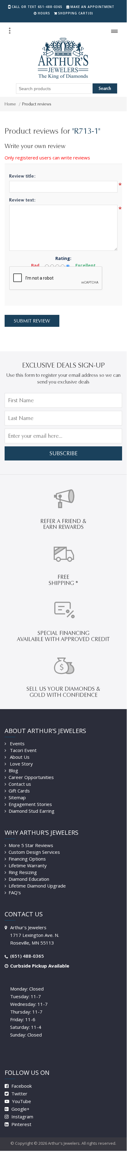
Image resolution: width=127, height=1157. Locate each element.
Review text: (22, 200)
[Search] (9, 30)
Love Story (21, 764)
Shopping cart (75, 13)
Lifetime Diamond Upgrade (37, 886)
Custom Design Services (34, 852)
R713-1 (86, 131)
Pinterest (20, 1124)
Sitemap (17, 797)
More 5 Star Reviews (31, 845)
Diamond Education (29, 879)
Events (17, 743)
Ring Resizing (23, 872)
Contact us (20, 784)
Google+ (20, 1109)
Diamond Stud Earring (31, 811)
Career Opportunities (31, 777)
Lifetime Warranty (28, 865)
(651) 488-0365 (27, 956)
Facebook (21, 1086)
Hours (44, 13)
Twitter (18, 1093)
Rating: (63, 258)
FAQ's (15, 892)
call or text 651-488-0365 (37, 7)
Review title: (22, 176)
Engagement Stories (30, 804)
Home (10, 104)
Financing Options (27, 859)
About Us (19, 757)
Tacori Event (23, 750)
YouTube (21, 1101)
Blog (13, 770)
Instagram (21, 1116)
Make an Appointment (92, 7)
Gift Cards (19, 791)
